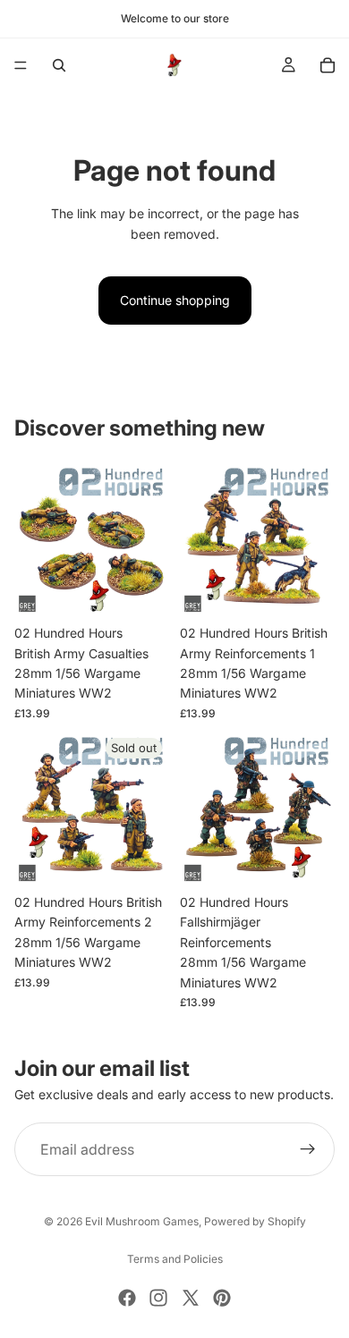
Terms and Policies (175, 1259)
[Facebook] (127, 1297)
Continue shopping (175, 300)
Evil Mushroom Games (142, 1221)
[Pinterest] (222, 1297)
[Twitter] (190, 1297)
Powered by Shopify (255, 1221)
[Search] (59, 65)
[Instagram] (158, 1297)
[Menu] (20, 65)
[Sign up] (308, 1149)
